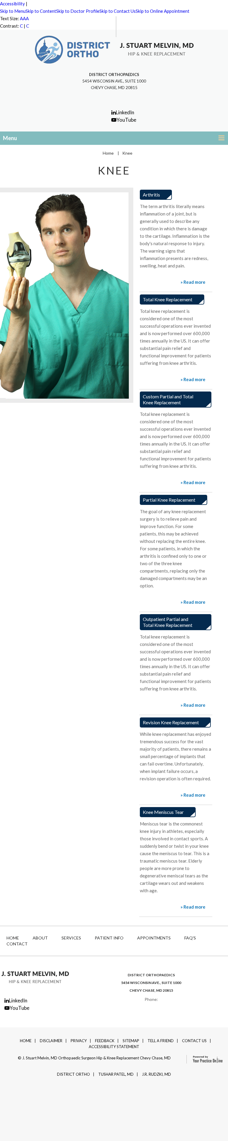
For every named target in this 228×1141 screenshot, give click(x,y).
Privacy (79, 1040)
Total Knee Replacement (167, 299)
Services (71, 937)
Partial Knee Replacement (169, 500)
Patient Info (109, 937)
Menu (10, 138)
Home (108, 153)
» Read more (192, 282)
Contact (17, 943)
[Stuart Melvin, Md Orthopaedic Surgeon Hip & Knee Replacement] (157, 48)
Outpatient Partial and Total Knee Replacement (167, 622)
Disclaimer (51, 1040)
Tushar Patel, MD (116, 1074)
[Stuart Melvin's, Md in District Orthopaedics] (72, 49)
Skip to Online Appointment (162, 11)
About (40, 937)
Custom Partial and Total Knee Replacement (168, 399)
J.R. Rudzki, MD (156, 1074)
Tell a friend (161, 1040)
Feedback (104, 1040)
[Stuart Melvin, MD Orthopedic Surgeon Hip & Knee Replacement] (35, 976)
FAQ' (190, 937)
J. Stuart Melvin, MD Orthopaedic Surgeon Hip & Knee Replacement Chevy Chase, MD (96, 1058)
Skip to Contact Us (117, 11)
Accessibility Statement (114, 1046)
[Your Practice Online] (205, 1058)
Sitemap (131, 1040)
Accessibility (12, 3)
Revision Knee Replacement (171, 722)
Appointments (154, 937)
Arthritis (151, 194)
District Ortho (73, 1074)
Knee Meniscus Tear (163, 812)
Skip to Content (41, 11)
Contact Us (194, 1040)
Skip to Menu (13, 11)
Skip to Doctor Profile (77, 11)
